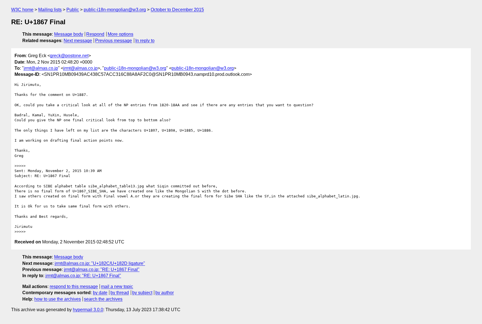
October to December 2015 (177, 9)
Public (72, 9)
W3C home (22, 9)
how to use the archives (57, 299)
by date (100, 292)
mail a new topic (117, 286)
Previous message (113, 40)
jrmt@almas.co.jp (41, 68)
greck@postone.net (69, 55)
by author (164, 292)
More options (120, 34)
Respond (95, 34)
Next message (78, 40)
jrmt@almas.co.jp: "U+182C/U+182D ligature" (100, 263)
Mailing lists (50, 9)
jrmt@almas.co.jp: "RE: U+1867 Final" (101, 269)
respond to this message (74, 286)
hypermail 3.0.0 (88, 309)
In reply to (145, 40)
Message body (68, 34)
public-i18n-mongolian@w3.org (115, 9)
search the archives (103, 299)
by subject (142, 292)
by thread (119, 292)
